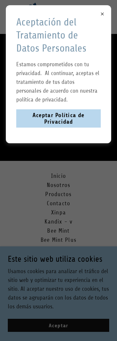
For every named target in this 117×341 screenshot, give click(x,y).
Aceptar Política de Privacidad (58, 118)
